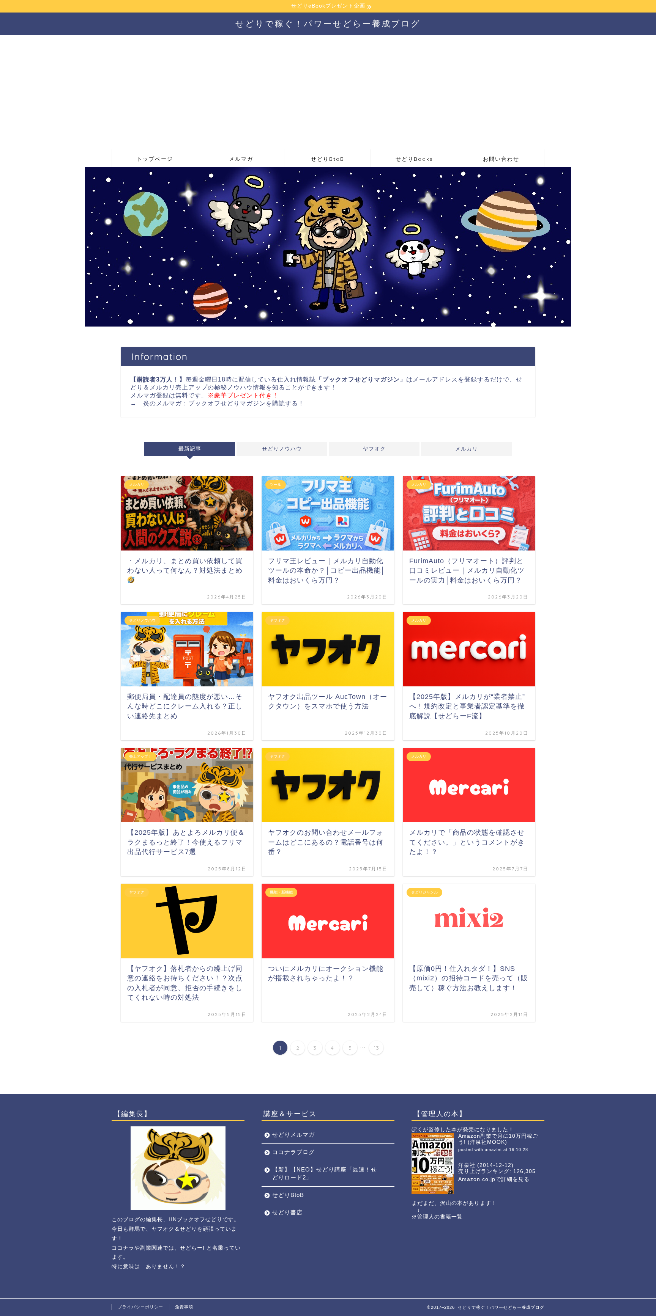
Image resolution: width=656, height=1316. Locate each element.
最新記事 (189, 449)
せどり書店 (287, 1212)
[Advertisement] (328, 92)
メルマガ (241, 158)
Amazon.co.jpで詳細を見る (494, 1179)
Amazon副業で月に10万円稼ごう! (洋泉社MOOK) (498, 1139)
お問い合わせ (501, 158)
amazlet (493, 1149)
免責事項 (184, 1307)
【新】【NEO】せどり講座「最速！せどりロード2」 (324, 1173)
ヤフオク (374, 449)
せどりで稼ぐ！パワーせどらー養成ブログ (328, 23)
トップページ (155, 158)
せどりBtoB (327, 158)
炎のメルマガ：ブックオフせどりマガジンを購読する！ (223, 403)
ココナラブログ (293, 1152)
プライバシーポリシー (140, 1307)
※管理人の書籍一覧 (437, 1217)
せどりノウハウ (282, 449)
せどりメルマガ (293, 1134)
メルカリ (466, 449)
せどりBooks (414, 158)
